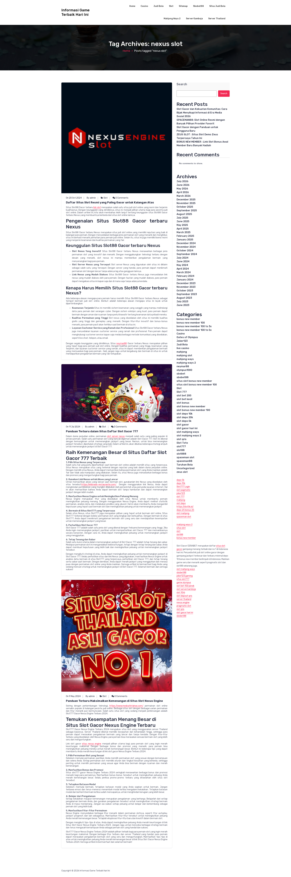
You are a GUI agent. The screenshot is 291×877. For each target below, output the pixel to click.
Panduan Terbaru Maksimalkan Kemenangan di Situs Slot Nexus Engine (114, 701)
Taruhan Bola (185, 464)
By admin (91, 198)
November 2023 (186, 286)
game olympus (184, 582)
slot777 (181, 446)
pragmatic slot (184, 606)
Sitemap (183, 6)
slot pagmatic (183, 490)
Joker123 (182, 340)
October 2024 (185, 250)
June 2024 (183, 261)
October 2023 (185, 290)
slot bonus (183, 402)
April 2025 (183, 228)
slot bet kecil (184, 399)
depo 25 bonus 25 (185, 510)
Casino (144, 6)
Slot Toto (182, 442)
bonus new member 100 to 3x (194, 326)
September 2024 (187, 254)
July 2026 (182, 181)
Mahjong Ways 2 (172, 18)
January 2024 (185, 279)
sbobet (181, 373)
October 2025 (185, 206)
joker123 (181, 493)
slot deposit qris (184, 596)
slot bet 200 (184, 395)
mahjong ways (185, 359)
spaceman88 (184, 461)
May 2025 (182, 225)
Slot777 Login (183, 486)
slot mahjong (183, 513)
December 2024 (186, 243)
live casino (183, 348)
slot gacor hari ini (187, 428)
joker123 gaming (185, 576)
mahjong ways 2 (186, 362)
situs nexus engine (91, 743)
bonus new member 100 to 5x (194, 330)
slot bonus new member (191, 406)
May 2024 (182, 265)
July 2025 (182, 217)
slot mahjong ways (188, 431)
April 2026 (183, 192)
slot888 (181, 453)
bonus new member (188, 319)
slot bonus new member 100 (193, 410)
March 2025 (184, 232)
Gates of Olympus (187, 337)
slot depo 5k (184, 421)
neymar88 (121, 343)
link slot (97, 207)
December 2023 (186, 283)
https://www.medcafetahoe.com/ (126, 706)
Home (132, 6)
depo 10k (181, 483)
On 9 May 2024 (73, 696)
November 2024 (186, 246)
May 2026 (182, 188)
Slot (171, 6)
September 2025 (187, 210)
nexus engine (183, 602)
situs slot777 (183, 579)
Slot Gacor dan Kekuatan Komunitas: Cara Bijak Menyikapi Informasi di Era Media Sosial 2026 (202, 113)
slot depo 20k (185, 417)
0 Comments (121, 198)
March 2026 (184, 195)
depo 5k (180, 480)
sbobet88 (183, 377)
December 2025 (186, 199)
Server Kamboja (194, 18)
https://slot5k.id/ (185, 506)
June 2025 (183, 221)
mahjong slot (184, 355)
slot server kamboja (186, 589)
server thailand (184, 599)
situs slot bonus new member (194, 380)
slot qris (181, 439)
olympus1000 (184, 370)
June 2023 (183, 305)
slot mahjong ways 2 (189, 435)
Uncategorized (185, 468)
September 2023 (187, 294)
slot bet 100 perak (185, 586)
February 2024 (185, 276)
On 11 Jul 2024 (73, 426)
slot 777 (180, 496)
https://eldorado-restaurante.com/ (98, 484)
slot (178, 531)
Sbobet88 (198, 6)
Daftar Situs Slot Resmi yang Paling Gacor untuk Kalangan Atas (110, 202)
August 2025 (184, 214)
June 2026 (183, 185)
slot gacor (183, 424)
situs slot (181, 528)
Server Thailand (216, 18)
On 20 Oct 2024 (74, 198)
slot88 (181, 450)
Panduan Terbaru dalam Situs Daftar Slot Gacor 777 (102, 431)
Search (182, 84)
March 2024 (184, 272)
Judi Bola (159, 6)
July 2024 (182, 257)
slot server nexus (116, 436)
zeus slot (182, 472)
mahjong (182, 351)
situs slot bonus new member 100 (197, 384)
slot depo (181, 503)
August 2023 (184, 297)
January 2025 (185, 239)
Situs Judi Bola (217, 6)
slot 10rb (181, 592)
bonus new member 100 (191, 322)
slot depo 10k (184, 413)
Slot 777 (182, 391)
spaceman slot (185, 457)
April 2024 (183, 268)
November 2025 (186, 203)
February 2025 (185, 235)
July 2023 (182, 301)
